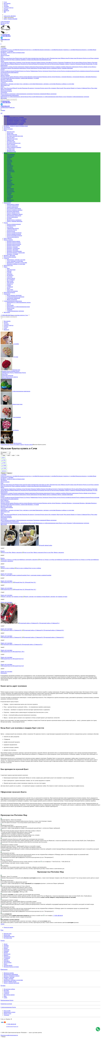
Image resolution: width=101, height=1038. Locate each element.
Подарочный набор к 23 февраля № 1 (49, 623)
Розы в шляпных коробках (19, 59)
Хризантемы (89, 64)
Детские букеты (8, 965)
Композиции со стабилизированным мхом (47, 96)
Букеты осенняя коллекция (68, 71)
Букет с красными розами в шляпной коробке (39, 575)
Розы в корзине (95, 58)
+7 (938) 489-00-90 (5, 36)
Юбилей (14, 88)
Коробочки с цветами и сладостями (13, 980)
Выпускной (60, 88)
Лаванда (89, 62)
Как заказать (7, 3)
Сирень (67, 64)
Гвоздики (28, 62)
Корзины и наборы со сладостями (65, 84)
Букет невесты (4, 74)
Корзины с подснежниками (14, 251)
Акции (2, 924)
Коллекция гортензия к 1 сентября (47, 49)
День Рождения (8, 88)
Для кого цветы (28, 444)
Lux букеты (27, 71)
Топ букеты (4, 54)
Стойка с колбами (8, 978)
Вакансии (6, 10)
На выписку (31, 88)
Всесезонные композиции (43, 66)
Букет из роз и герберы (35, 568)
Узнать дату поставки (6, 573)
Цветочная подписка (6, 91)
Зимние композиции (30, 66)
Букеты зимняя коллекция (83, 71)
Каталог (3, 46)
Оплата (6, 4)
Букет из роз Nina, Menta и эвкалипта (54, 552)
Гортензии (61, 62)
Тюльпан (6, 945)
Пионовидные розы (55, 58)
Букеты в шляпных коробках (58, 66)
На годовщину (53, 88)
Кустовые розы (72, 58)
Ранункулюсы (55, 64)
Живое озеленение (51, 93)
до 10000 (3, 465)
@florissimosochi (5, 39)
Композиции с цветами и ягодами (10, 84)
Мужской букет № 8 (18, 665)
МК (5, 12)
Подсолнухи (48, 64)
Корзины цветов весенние (35, 76)
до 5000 (3, 463)
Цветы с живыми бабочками (65, 68)
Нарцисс (6, 955)
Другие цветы (75, 62)
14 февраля (84, 88)
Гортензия (6, 949)
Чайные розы (64, 58)
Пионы (35, 64)
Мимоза (12, 64)
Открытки (6, 992)
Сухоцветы (72, 64)
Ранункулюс (7, 954)
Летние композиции (31, 68)
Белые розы (12, 58)
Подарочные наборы (9, 989)
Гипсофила (7, 961)
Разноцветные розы (9, 936)
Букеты (3, 69)
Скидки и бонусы (8, 7)
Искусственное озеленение (8, 93)
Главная (3, 444)
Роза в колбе (32, 96)
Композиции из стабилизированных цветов (13, 96)
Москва (3, 24)
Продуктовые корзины (7, 81)
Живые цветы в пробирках (50, 68)
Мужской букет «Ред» (18, 651)
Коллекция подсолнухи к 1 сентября (28, 49)
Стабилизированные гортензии (80, 96)
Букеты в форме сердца (85, 66)
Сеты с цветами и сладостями (27, 84)
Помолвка (25, 88)
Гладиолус (55, 62)
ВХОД (5, 19)
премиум (3, 471)
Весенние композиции (72, 66)
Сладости (3, 82)
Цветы (2, 61)
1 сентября (3, 48)
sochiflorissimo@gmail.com (8, 107)
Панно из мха (62, 96)
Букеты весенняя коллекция (14, 235)
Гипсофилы (49, 62)
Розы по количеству (6, 59)
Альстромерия (5, 62)
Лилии (3, 64)
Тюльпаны (78, 64)
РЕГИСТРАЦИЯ (12, 19)
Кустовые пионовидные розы (34, 58)
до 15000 (3, 468)
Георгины (33, 62)
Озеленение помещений (39, 93)
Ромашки (62, 64)
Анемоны (19, 62)
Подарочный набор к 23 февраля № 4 (32, 644)
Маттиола (7, 64)
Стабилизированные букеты (8, 1007)
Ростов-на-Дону (5, 23)
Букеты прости (44, 88)
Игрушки (6, 990)
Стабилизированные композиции (10, 95)
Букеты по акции (8, 927)
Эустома (95, 64)
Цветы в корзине (5, 75)
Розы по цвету (46, 58)
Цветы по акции (5, 55)
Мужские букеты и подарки (11, 966)
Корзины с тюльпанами (73, 76)
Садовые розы (30, 59)
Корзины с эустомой (33, 78)
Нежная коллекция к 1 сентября (84, 49)
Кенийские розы (46, 59)
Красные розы (5, 58)
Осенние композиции (19, 66)
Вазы (5, 996)
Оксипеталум (24, 64)
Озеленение (4, 92)
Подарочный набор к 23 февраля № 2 (54, 630)
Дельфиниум (67, 62)
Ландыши (94, 62)
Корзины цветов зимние (7, 76)
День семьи (94, 88)
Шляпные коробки (9, 973)
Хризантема (7, 956)
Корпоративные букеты (7, 1000)
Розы (2, 56)
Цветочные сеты (5, 85)
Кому (2, 88)
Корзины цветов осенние (21, 76)
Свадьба (19, 88)
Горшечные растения (6, 1003)
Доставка (6, 6)
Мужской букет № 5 (18, 658)
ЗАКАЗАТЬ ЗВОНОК (10, 16)
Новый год (74, 88)
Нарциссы (18, 64)
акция (3, 457)
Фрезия (83, 64)
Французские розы (20, 58)
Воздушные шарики (9, 994)
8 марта (79, 88)
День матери (67, 88)
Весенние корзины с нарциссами (19, 78)
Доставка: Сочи (8, 14)
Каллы (85, 62)
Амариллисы (12, 62)
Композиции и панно (9, 1012)
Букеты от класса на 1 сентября (9, 49)
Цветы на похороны (6, 89)
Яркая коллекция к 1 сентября (15, 124)
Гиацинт (43, 62)
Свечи (5, 997)
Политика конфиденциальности (9, 1035)
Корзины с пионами (61, 76)
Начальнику (4, 673)
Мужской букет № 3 (30, 589)
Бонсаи (27, 96)
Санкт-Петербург (5, 21)
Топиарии (69, 96)
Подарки (40, 68)
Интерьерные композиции (19, 68)
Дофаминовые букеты (36, 71)
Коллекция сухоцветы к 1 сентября (66, 49)
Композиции (4, 65)
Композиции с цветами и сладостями (46, 84)
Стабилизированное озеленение (24, 93)
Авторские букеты (47, 71)
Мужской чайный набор (45, 545)
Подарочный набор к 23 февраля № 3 (54, 637)
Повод (2, 86)
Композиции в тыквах (7, 66)
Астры (23, 62)
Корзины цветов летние (49, 76)
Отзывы (6, 9)
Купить (3, 551)
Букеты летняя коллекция (8, 71)
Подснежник (41, 64)
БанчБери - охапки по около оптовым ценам (13, 52)
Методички (4, 98)
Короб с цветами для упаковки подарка (56, 596)
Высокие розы (38, 59)
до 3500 (3, 460)
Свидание (37, 88)
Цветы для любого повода (17, 444)
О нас (5, 2)
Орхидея (30, 64)
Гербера (38, 62)
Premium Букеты (19, 71)
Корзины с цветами (9, 977)
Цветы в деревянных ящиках (15, 214)
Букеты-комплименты (12, 72)
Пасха (89, 88)
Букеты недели (57, 71)
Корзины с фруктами (6, 79)
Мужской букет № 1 (30, 582)
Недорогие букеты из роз (84, 58)
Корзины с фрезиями (85, 76)
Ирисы (81, 62)
